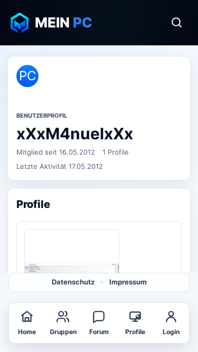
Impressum (128, 282)
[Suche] (176, 23)
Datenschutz (73, 282)
